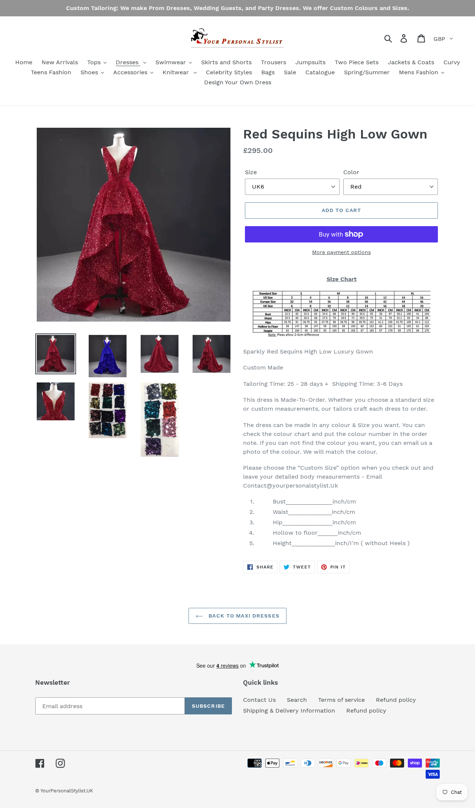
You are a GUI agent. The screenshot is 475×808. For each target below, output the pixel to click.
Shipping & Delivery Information (289, 710)
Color (351, 172)
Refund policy (396, 699)
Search (297, 699)
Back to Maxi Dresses (243, 616)
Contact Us (259, 699)
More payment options (341, 252)
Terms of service (341, 699)
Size (251, 172)
